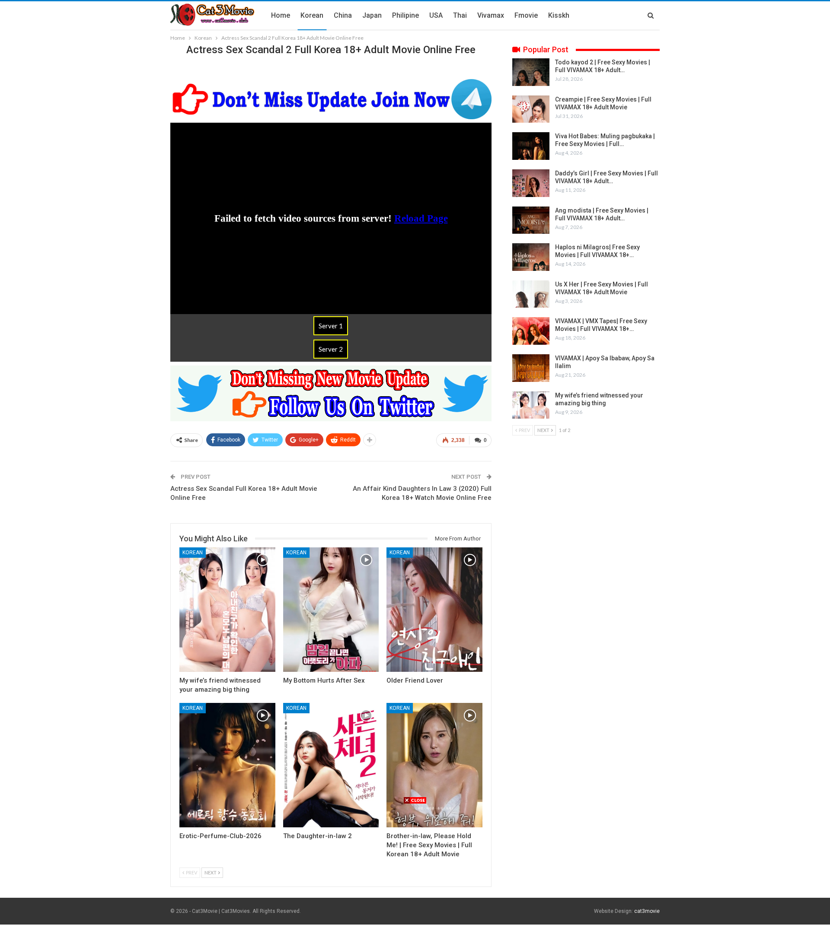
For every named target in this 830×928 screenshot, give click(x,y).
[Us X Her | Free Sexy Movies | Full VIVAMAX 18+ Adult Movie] (530, 294)
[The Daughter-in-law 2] (331, 765)
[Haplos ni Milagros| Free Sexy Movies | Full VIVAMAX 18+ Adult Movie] (530, 257)
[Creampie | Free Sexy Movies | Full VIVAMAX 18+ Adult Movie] (530, 109)
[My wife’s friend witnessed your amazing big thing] (227, 609)
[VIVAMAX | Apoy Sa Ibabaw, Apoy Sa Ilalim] (530, 368)
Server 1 (331, 326)
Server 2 (331, 349)
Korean (311, 15)
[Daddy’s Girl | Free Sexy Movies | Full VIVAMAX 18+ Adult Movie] (530, 183)
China (343, 15)
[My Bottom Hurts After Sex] (331, 609)
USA (436, 15)
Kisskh (558, 15)
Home (280, 15)
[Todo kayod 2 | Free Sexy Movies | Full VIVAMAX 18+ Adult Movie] (530, 72)
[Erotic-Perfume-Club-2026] (227, 765)
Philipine (405, 15)
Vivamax (490, 15)
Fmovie (526, 15)
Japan (372, 15)
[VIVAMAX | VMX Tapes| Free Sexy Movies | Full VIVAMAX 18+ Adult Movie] (530, 331)
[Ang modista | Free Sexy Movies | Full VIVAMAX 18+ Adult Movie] (530, 220)
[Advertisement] (415, 864)
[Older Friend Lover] (434, 609)
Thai (460, 15)
